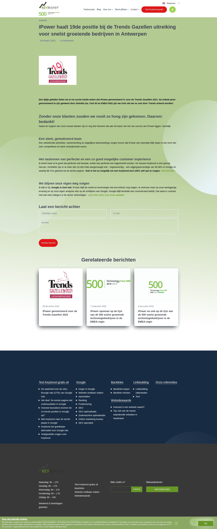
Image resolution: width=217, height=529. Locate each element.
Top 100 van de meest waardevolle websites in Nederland (125, 415)
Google (81, 382)
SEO (80, 408)
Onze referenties (166, 382)
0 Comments (67, 40)
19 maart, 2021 (48, 40)
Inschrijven (162, 489)
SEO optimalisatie (87, 411)
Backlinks (117, 382)
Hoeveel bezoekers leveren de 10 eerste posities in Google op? (56, 412)
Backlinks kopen (121, 389)
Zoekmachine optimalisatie (91, 415)
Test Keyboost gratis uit (54, 382)
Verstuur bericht (48, 243)
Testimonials (89, 9)
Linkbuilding (141, 382)
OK (205, 523)
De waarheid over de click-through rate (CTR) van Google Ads (56, 393)
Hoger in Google (86, 389)
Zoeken (136, 489)
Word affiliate (121, 9)
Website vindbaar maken (90, 393)
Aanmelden (84, 396)
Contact (134, 9)
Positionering (85, 404)
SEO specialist (85, 423)
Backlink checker (121, 393)
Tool (138, 396)
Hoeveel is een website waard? (129, 407)
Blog (99, 9)
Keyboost (151, 163)
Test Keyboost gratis (154, 9)
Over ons (107, 9)
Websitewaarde (121, 400)
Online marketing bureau (90, 419)
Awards (43, 20)
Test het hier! (168, 171)
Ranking (82, 400)
